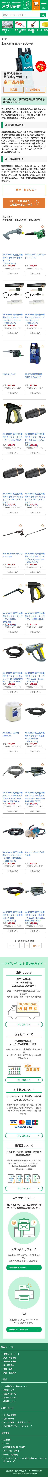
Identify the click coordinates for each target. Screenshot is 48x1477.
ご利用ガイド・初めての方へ (15, 1386)
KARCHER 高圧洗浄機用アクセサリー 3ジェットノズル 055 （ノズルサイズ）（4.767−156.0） (35, 440)
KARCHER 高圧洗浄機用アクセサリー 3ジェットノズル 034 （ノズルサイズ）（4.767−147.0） (35, 499)
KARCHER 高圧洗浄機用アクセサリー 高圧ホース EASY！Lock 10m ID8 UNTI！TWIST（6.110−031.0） (35, 798)
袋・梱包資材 (8, 1365)
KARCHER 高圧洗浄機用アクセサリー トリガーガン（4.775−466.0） (35, 616)
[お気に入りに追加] (20, 226)
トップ (4, 39)
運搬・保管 (7, 1369)
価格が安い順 (20, 220)
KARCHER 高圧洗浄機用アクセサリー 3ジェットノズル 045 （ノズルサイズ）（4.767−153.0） (13, 499)
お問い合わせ (8, 1419)
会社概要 (7, 1440)
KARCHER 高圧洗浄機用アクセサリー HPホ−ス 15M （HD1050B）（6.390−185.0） (13, 856)
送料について (8, 1390)
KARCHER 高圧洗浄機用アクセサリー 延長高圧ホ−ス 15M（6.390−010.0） (13, 916)
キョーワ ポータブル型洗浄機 (34, 853)
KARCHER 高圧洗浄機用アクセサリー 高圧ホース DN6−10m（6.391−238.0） (35, 737)
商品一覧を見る (25, 189)
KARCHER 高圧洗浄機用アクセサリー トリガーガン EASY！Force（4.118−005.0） (35, 677)
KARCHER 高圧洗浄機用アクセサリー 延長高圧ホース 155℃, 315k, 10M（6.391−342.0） (13, 797)
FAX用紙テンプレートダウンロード (17, 1426)
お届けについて (9, 1394)
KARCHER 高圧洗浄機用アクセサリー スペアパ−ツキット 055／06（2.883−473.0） (13, 318)
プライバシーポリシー (12, 1451)
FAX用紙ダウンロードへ (18, 1329)
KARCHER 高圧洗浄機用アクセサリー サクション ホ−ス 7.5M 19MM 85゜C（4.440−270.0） (13, 677)
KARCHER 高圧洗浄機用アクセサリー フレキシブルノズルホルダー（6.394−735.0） (35, 557)
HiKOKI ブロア (9, 374)
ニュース (7, 1443)
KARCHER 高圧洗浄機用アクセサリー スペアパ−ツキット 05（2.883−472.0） (35, 318)
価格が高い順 (34, 220)
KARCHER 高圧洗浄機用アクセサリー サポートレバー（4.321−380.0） (13, 259)
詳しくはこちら (24, 1024)
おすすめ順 (7, 220)
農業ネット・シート (11, 1354)
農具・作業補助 (9, 1358)
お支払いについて (10, 1397)
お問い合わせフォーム (17, 1268)
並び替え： (7, 217)
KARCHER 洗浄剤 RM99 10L (11, 734)
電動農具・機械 (9, 1361)
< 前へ (13, 946)
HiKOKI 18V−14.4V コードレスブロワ (35, 256)
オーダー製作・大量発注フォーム (16, 1422)
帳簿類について (9, 1401)
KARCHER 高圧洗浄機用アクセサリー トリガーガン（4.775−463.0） (13, 437)
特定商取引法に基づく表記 (14, 1447)
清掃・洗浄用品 (9, 1373)
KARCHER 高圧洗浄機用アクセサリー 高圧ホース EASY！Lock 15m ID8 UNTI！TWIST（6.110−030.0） (35, 918)
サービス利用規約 (10, 1455)
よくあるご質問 (9, 1415)
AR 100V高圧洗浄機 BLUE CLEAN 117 (33, 375)
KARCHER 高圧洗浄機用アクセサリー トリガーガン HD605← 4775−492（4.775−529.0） (13, 619)
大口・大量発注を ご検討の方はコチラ (21, 203)
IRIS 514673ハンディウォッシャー (13, 555)
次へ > (36, 946)
